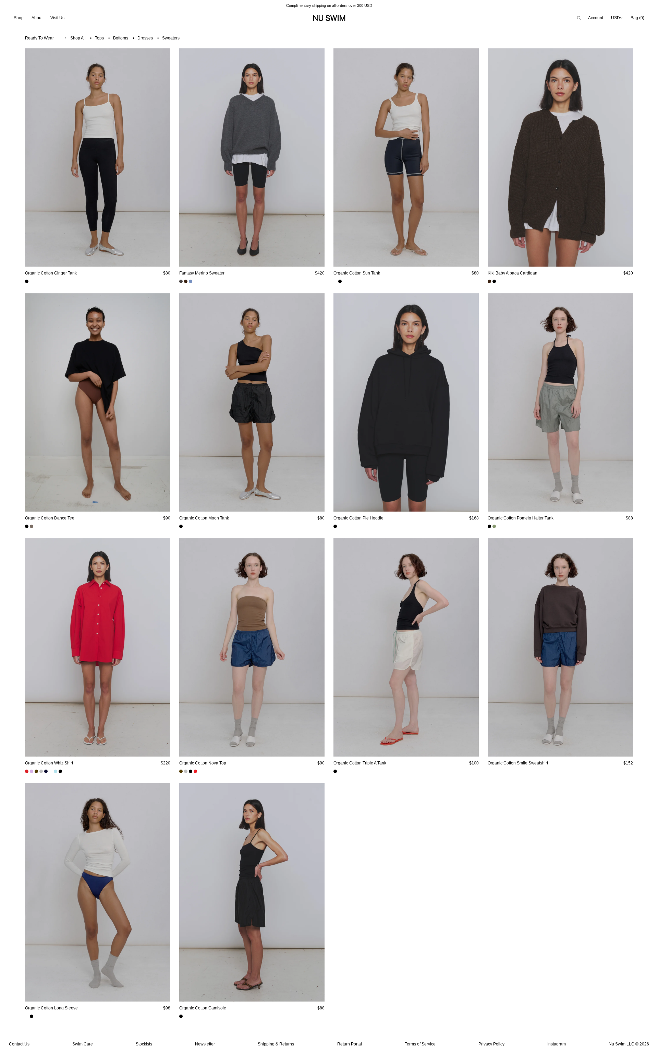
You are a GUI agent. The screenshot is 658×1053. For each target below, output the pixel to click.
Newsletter (205, 1044)
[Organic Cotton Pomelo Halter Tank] (560, 402)
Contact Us (19, 1044)
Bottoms (120, 38)
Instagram (556, 1044)
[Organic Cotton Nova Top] (252, 647)
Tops (99, 38)
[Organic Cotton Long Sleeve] (97, 892)
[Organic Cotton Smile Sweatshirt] (560, 647)
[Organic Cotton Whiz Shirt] (97, 647)
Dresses (145, 38)
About (37, 17)
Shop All (78, 38)
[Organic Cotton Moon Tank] (252, 402)
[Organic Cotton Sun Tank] (406, 157)
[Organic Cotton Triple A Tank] (406, 647)
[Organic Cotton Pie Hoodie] (406, 402)
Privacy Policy (491, 1044)
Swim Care (82, 1044)
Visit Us (57, 17)
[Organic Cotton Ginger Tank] (97, 157)
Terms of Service (420, 1044)
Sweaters (171, 38)
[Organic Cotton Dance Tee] (97, 402)
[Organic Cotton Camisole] (252, 892)
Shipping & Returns (276, 1044)
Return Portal (349, 1044)
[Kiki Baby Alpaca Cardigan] (560, 157)
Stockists (144, 1044)
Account (595, 17)
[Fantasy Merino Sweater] (252, 157)
